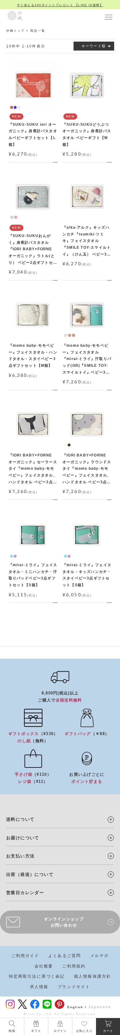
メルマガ (99, 955)
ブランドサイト (74, 986)
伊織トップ (15, 30)
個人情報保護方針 (92, 976)
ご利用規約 (74, 966)
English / (76, 1007)
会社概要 (43, 966)
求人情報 (39, 986)
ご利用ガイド (25, 955)
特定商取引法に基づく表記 (37, 976)
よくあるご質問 (64, 955)
